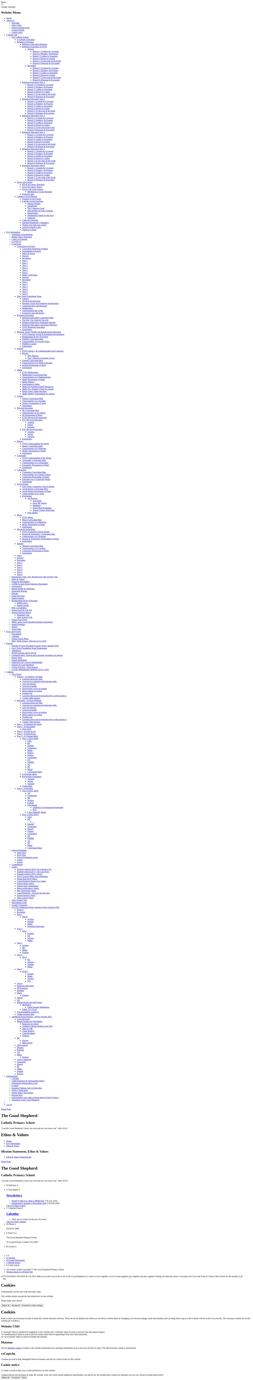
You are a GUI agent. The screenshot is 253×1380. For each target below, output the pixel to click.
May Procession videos (26, 891)
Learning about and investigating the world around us (44, 696)
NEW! (25, 917)
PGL (35, 810)
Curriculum (16, 244)
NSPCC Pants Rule (20, 1090)
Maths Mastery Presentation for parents (38, 394)
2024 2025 (21, 853)
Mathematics (27, 308)
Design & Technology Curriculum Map (38, 534)
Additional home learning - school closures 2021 (32, 1017)
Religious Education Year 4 (33, 132)
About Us (10, 20)
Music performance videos (28, 888)
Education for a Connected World (36, 479)
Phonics (25, 353)
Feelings (25, 1036)
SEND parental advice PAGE (24, 653)
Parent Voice (17, 658)
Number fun (27, 693)
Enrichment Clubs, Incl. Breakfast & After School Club (35, 577)
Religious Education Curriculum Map (37, 318)
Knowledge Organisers (31, 776)
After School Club (24, 617)
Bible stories (27, 1043)
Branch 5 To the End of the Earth (41, 111)
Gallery (15, 867)
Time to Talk (27, 1028)
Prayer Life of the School (32, 189)
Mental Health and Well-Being (29, 1021)
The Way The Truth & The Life (35, 320)
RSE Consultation (19, 608)
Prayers (25, 1040)
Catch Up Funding (19, 239)
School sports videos (25, 883)
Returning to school (30, 1024)
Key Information (13, 232)
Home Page (6, 1109)
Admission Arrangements (22, 234)
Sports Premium (18, 624)
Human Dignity (33, 203)
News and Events (13, 631)
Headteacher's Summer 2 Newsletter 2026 (29, 1203)
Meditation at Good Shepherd (39, 192)
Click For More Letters (15, 1206)
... (33, 822)
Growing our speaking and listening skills (39, 681)
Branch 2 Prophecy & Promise (45, 54)
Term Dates (16, 629)
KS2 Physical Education (32, 429)
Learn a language (24, 1059)
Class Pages (16, 674)
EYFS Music (27, 517)
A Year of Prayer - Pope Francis (25, 667)
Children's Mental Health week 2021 (37, 1026)
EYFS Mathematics (30, 372)
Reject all (5, 1305)
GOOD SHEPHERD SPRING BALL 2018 (30, 669)
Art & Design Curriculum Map (35, 489)
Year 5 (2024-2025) (30, 814)
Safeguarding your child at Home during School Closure (35, 1097)
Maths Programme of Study (33, 379)
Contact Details (18, 30)
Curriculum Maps (34, 772)
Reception (31, 66)
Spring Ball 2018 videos (27, 879)
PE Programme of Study (32, 415)
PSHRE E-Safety (29, 344)
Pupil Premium (18, 598)
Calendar (15, 636)
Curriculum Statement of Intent (35, 249)
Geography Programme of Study (35, 465)
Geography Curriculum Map (34, 460)
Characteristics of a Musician (34, 522)
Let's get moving (29, 684)
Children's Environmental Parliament (48, 807)
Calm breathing (28, 1033)
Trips (29, 741)
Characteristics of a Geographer (35, 463)
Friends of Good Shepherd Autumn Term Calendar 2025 (35, 646)
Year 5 (25, 270)
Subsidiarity (32, 206)
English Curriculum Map (32, 360)
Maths (19, 370)
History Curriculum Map (32, 446)
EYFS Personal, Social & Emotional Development (43, 334)
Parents (9, 643)
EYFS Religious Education (33, 327)
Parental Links (28, 194)
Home (8, 18)
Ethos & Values (28, 253)
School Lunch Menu (20, 639)
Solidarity (31, 218)
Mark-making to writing (32, 691)
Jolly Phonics (32, 356)
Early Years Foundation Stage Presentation (29, 648)
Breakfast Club (23, 615)
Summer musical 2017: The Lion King (33, 872)
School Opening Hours (21, 612)
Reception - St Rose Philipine (29, 700)
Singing (25, 995)
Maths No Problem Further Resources (38, 387)
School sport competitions (27, 886)
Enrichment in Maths (31, 384)
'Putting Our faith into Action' (34, 225)
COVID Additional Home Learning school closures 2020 (35, 907)
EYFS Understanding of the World (36, 458)
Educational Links (19, 902)
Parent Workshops (19, 660)
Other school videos (25, 898)
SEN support (22, 988)
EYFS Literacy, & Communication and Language (43, 351)
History (20, 441)
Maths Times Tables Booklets (34, 391)
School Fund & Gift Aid (22, 610)
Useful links (27, 786)
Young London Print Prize (44, 510)
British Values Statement (22, 237)
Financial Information (21, 582)
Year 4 (25, 268)
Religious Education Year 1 (33, 82)
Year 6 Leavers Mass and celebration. (32, 876)
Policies (15, 593)
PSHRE (30, 762)
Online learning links (25, 1014)
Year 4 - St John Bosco (26, 734)
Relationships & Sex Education (35, 337)
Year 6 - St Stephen (25, 788)
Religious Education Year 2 (33, 99)
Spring (30, 425)
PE (28, 767)
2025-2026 (26, 729)
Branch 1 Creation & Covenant (46, 51)
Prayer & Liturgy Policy (32, 187)
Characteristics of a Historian (34, 448)
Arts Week (37, 501)
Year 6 (25, 272)
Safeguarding (11, 1076)
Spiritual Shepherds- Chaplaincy (35, 223)
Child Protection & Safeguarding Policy (28, 1081)
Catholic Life (11, 35)
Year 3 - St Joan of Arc (26, 731)
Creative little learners (31, 698)
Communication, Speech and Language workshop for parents (37, 655)
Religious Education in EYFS (34, 47)
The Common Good (35, 208)
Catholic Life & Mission (27, 196)
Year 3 (25, 265)
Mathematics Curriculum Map (34, 375)
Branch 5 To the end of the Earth (41, 127)
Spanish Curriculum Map (32, 546)
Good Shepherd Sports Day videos (31, 881)
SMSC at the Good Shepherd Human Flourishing (32, 622)
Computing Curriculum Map (34, 472)
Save (24, 1378)
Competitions (17, 864)
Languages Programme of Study (35, 551)
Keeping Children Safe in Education (27, 1088)
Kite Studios (32, 513)
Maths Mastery (28, 382)
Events (20, 862)
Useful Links (17, 32)
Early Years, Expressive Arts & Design (38, 486)
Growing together (29, 686)
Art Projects (32, 498)
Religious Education (25, 42)
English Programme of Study (34, 365)
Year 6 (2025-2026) (30, 791)
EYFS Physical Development (34, 417)
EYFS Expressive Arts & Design (36, 532)
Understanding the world (32, 310)
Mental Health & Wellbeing (23, 589)
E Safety (15, 1086)
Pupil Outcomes (18, 596)
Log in (9, 1105)
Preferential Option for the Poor (40, 215)
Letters (20, 860)
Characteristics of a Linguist (33, 548)
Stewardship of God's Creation (40, 211)
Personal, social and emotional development (40, 303)
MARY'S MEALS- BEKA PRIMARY (28, 1201)
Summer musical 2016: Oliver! (29, 874)
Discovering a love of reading (34, 688)
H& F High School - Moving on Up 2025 (29, 641)
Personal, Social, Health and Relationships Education (39, 332)
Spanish (20, 543)
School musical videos (26, 895)
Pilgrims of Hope (29, 230)
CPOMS (15, 1078)
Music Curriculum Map (32, 520)
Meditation (26, 1005)
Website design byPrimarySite (19, 1272)
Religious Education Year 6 (33, 165)
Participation (32, 213)
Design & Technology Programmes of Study (40, 539)
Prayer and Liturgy (25, 182)
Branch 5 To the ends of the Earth (47, 61)
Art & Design (22, 484)
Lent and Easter (23, 1019)
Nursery (30, 49)
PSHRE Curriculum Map (32, 339)
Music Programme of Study (33, 524)
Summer (30, 427)
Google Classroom (19, 905)
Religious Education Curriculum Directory (39, 325)
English (20, 349)
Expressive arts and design (33, 313)
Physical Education (25, 408)
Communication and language (34, 306)
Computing (21, 470)
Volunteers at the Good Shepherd (25, 1100)
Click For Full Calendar (16, 1222)
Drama (20, 998)
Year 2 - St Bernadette (26, 727)
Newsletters (16, 634)
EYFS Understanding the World (35, 444)
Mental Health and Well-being (29, 1002)
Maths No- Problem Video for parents (37, 389)
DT (28, 760)
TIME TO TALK (29, 1009)
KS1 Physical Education (32, 420)
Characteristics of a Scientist (33, 401)
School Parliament (19, 850)
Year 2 (25, 263)
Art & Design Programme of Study (36, 491)
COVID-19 (16, 242)
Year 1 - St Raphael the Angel (29, 724)
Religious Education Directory (34, 44)
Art (28, 765)
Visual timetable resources (27, 1012)
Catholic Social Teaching (32, 201)
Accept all (16, 1305)
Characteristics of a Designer (34, 536)
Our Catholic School (20, 37)
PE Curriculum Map (30, 410)
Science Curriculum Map (32, 398)
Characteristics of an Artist (33, 494)
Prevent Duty (17, 1095)
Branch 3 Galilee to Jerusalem (45, 56)
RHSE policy (22, 603)
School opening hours (21, 28)
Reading (20, 990)
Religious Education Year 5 (33, 149)
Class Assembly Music (36, 812)
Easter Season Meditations (38, 1007)
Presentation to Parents (31, 251)
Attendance (16, 650)
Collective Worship (30, 220)
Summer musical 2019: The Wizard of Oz (34, 869)
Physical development (31, 301)
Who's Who (16, 25)
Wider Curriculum (29, 275)
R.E (29, 981)
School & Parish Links (31, 227)
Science (20, 396)
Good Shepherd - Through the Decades (33, 893)
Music (19, 515)
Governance (17, 586)
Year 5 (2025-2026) (30, 738)
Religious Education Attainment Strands (38, 322)
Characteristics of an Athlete (33, 413)
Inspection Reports (19, 591)
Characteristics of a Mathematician (36, 377)
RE (28, 743)
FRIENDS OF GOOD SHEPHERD (27, 662)
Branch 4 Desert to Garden (44, 58)
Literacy (25, 299)
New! (24, 931)
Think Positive (28, 1031)
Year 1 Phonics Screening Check (41, 358)
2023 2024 (21, 855)
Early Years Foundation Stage (29, 296)
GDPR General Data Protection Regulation (30, 584)
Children (10, 672)
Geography (21, 455)
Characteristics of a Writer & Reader (37, 363)
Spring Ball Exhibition (42, 508)
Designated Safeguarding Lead (24, 1083)
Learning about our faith (32, 679)
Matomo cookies (14, 1348)
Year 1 (25, 261)
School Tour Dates (19, 620)
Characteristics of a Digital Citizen (36, 475)
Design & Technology (26, 529)
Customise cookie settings (32, 1305)
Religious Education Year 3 (33, 116)
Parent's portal (23, 605)
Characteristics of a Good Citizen (36, 341)
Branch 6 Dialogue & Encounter (46, 63)
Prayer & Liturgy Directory (33, 184)
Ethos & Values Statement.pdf (18, 1157)
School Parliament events (27, 857)
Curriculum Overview (26, 246)
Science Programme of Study (34, 403)
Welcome (15, 23)
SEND (14, 627)
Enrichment (27, 329)
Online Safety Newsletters (22, 1093)
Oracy (19, 555)
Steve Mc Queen (40, 503)
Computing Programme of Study (35, 477)
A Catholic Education (26, 39)
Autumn (30, 422)
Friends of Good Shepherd (23, 665)
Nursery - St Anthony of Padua (30, 677)
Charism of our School (31, 199)
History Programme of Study (34, 451)
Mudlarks (37, 505)
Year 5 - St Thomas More (27, 736)
